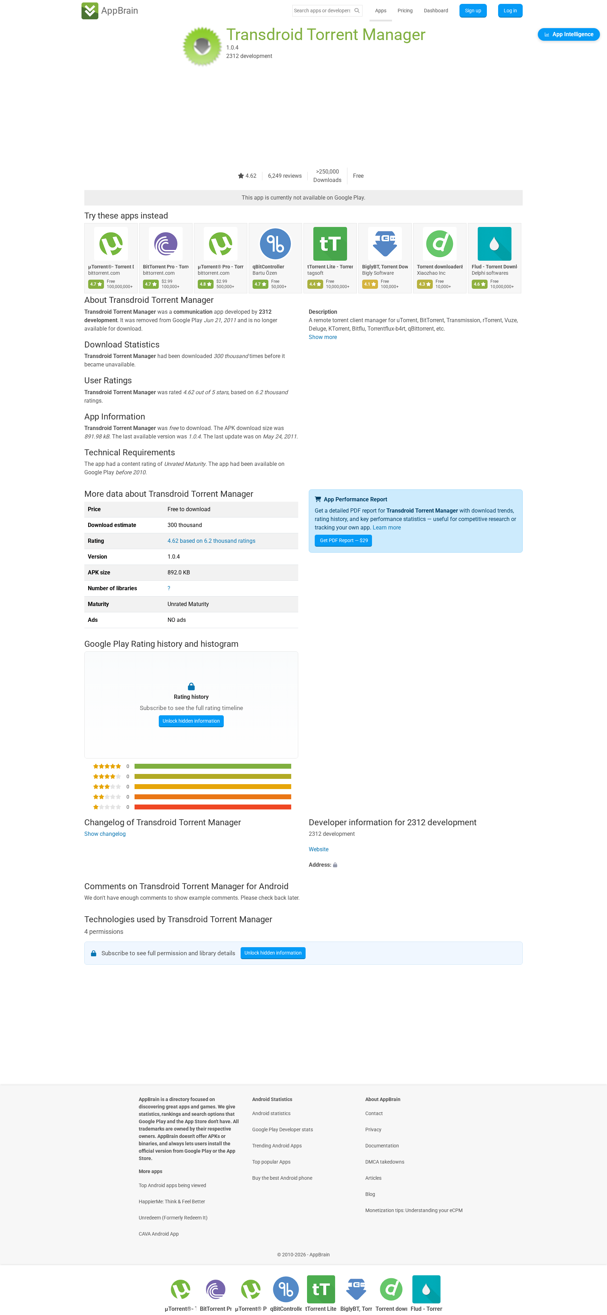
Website (318, 849)
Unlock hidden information (191, 721)
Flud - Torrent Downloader (494, 266)
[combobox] (322, 10)
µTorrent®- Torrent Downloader (111, 266)
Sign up (473, 10)
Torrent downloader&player (440, 266)
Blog (370, 1194)
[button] (416, 865)
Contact (374, 1113)
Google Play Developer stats (282, 1129)
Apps (380, 10)
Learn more (387, 527)
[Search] (357, 10)
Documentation (382, 1145)
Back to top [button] (589, 1251)
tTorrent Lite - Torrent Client (330, 266)
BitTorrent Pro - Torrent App (166, 266)
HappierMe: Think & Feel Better (172, 1201)
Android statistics (271, 1113)
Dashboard (436, 10)
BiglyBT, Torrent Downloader (385, 266)
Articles (373, 1178)
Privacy (373, 1129)
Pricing (405, 10)
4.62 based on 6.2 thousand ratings (211, 541)
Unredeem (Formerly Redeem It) (173, 1217)
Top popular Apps (271, 1162)
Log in (510, 10)
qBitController (268, 266)
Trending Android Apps (277, 1145)
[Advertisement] (295, 118)
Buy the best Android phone (282, 1178)
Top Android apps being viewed (172, 1185)
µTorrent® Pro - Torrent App (220, 266)
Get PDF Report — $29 (344, 540)
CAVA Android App (159, 1234)
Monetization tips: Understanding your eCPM (414, 1210)
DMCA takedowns (384, 1162)
